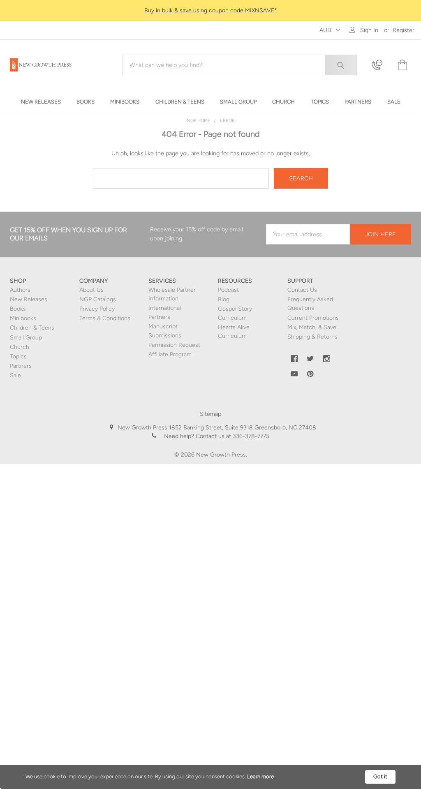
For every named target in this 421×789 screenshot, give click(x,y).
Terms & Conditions (104, 318)
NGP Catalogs (97, 299)
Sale (15, 375)
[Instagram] (327, 359)
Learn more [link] (260, 776)
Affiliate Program (170, 354)
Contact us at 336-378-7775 (231, 436)
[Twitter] (310, 359)
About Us (91, 289)
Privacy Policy (97, 308)
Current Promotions (313, 317)
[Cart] (401, 65)
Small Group (26, 337)
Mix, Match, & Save (311, 327)
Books (18, 308)
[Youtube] (294, 374)
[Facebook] (294, 359)
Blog (223, 299)
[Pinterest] (310, 374)
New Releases (28, 299)
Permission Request (174, 344)
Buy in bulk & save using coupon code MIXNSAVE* (210, 10)
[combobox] (240, 65)
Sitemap (210, 414)
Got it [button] (380, 776)
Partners (21, 365)
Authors (20, 289)
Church (19, 347)
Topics (18, 356)
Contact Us (302, 289)
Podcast (228, 289)
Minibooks (23, 318)
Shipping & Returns (312, 336)
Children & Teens (32, 327)
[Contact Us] (379, 65)
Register (403, 30)
